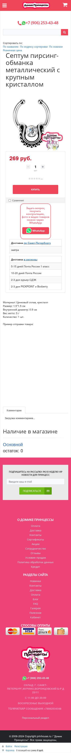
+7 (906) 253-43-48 (37, 678)
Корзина (10, 750)
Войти (9, 746)
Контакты (35, 535)
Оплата (35, 526)
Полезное (35, 613)
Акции (36, 544)
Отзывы (36, 553)
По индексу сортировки (34, 46)
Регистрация (20, 746)
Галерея (35, 608)
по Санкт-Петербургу (37, 243)
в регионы (30, 259)
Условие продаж (35, 557)
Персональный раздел (35, 717)
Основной (13, 444)
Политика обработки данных (35, 562)
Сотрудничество (35, 548)
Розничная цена (12, 50)
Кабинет (35, 617)
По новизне (56, 46)
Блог (35, 599)
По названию (11, 46)
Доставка (35, 530)
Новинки (35, 581)
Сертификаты (35, 539)
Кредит (35, 566)
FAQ (35, 603)
